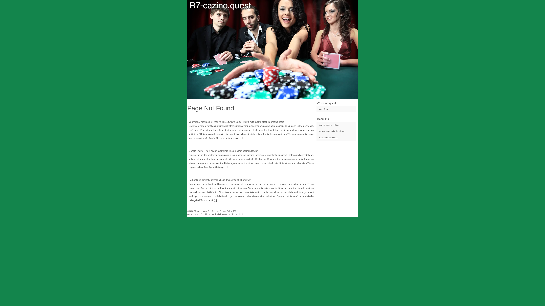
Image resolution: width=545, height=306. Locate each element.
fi (201, 214)
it (206, 214)
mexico (215, 214)
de (195, 214)
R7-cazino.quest (200, 211)
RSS (234, 211)
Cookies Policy (226, 211)
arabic (189, 214)
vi (239, 214)
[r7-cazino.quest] (272, 49)
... (241, 138)
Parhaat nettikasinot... (328, 137)
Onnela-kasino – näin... (329, 125)
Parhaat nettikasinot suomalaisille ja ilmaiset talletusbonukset (220, 180)
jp (209, 214)
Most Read (323, 109)
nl (229, 214)
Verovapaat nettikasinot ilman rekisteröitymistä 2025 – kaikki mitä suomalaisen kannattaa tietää (236, 122)
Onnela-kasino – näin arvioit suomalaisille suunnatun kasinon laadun (223, 151)
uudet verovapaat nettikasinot (203, 126)
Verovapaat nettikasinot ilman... (333, 131)
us (236, 214)
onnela (192, 155)
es (198, 214)
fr (204, 214)
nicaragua (223, 214)
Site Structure (213, 211)
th (232, 214)
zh (242, 214)
